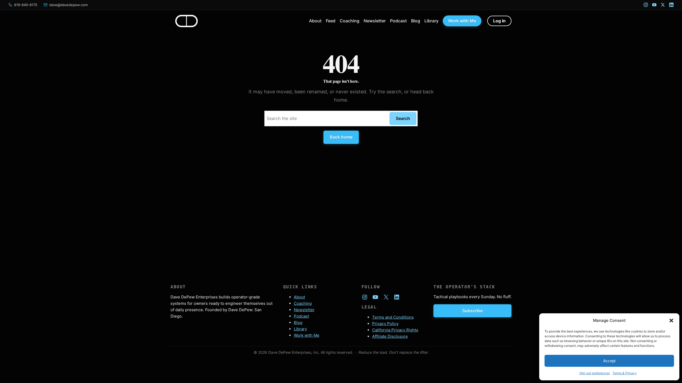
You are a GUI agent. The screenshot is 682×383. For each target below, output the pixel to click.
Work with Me (306, 335)
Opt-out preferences (594, 373)
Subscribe (472, 310)
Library (300, 328)
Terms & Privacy (624, 373)
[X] (663, 5)
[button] (671, 320)
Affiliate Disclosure (390, 336)
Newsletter (304, 309)
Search (403, 118)
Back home (341, 137)
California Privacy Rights (395, 329)
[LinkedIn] (671, 5)
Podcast (301, 316)
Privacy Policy (385, 323)
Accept (609, 361)
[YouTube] (654, 5)
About (299, 296)
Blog (298, 322)
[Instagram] (646, 5)
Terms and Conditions (393, 317)
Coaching (303, 303)
